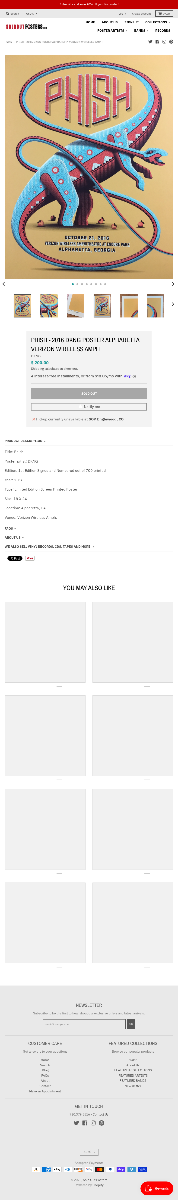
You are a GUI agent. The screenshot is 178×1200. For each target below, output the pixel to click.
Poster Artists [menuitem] (110, 30)
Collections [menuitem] (156, 22)
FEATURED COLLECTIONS (133, 1070)
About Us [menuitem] (110, 22)
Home (8, 42)
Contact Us (100, 1114)
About (45, 1081)
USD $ (30, 13)
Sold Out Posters (95, 1180)
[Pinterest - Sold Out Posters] (171, 42)
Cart (166, 13)
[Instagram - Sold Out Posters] (164, 42)
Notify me (92, 406)
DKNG (36, 356)
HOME (132, 1060)
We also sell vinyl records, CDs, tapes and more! (48, 546)
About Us (13, 537)
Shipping (37, 369)
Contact (45, 1086)
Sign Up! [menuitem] (131, 22)
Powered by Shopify (89, 1185)
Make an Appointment (45, 1091)
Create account (141, 13)
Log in (122, 13)
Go (131, 1024)
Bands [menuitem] (139, 30)
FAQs (9, 528)
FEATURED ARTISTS (133, 1075)
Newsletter (133, 1086)
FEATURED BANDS (133, 1081)
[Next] (173, 284)
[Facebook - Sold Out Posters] (157, 42)
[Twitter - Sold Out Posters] (150, 42)
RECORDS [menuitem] (162, 30)
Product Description (23, 441)
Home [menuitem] (90, 22)
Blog (45, 1070)
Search (45, 1065)
